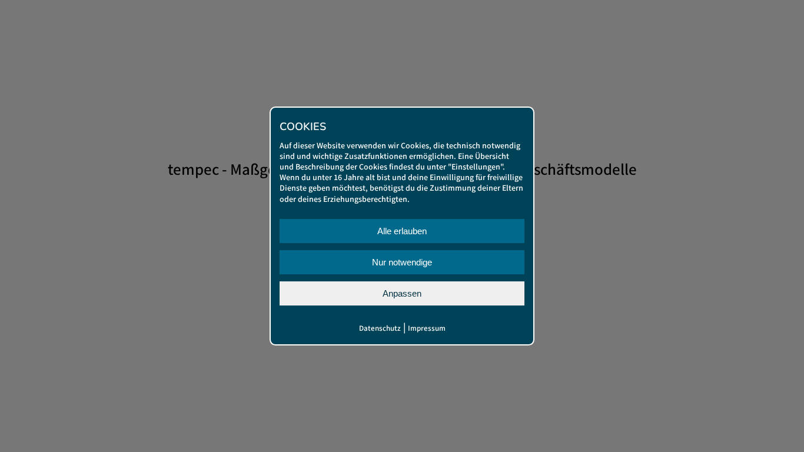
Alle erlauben (402, 231)
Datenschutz (380, 329)
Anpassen (402, 293)
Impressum (427, 329)
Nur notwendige (402, 262)
